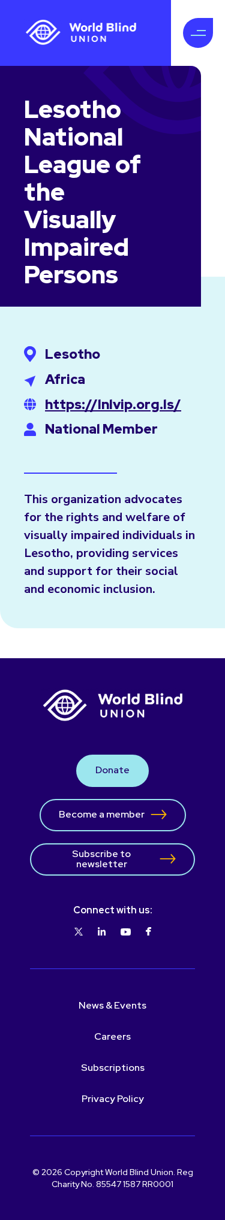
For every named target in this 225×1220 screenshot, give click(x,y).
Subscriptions (113, 1067)
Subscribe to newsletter (101, 858)
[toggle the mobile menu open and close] (198, 33)
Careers (112, 1036)
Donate (112, 770)
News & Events (112, 1005)
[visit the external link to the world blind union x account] (78, 932)
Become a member (102, 814)
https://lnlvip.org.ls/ (113, 404)
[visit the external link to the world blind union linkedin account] (102, 932)
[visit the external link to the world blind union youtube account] (126, 932)
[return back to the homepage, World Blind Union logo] (81, 33)
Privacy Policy (113, 1098)
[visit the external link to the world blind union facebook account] (148, 932)
